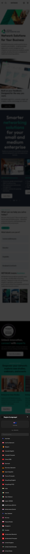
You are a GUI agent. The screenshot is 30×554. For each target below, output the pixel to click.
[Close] (27, 417)
